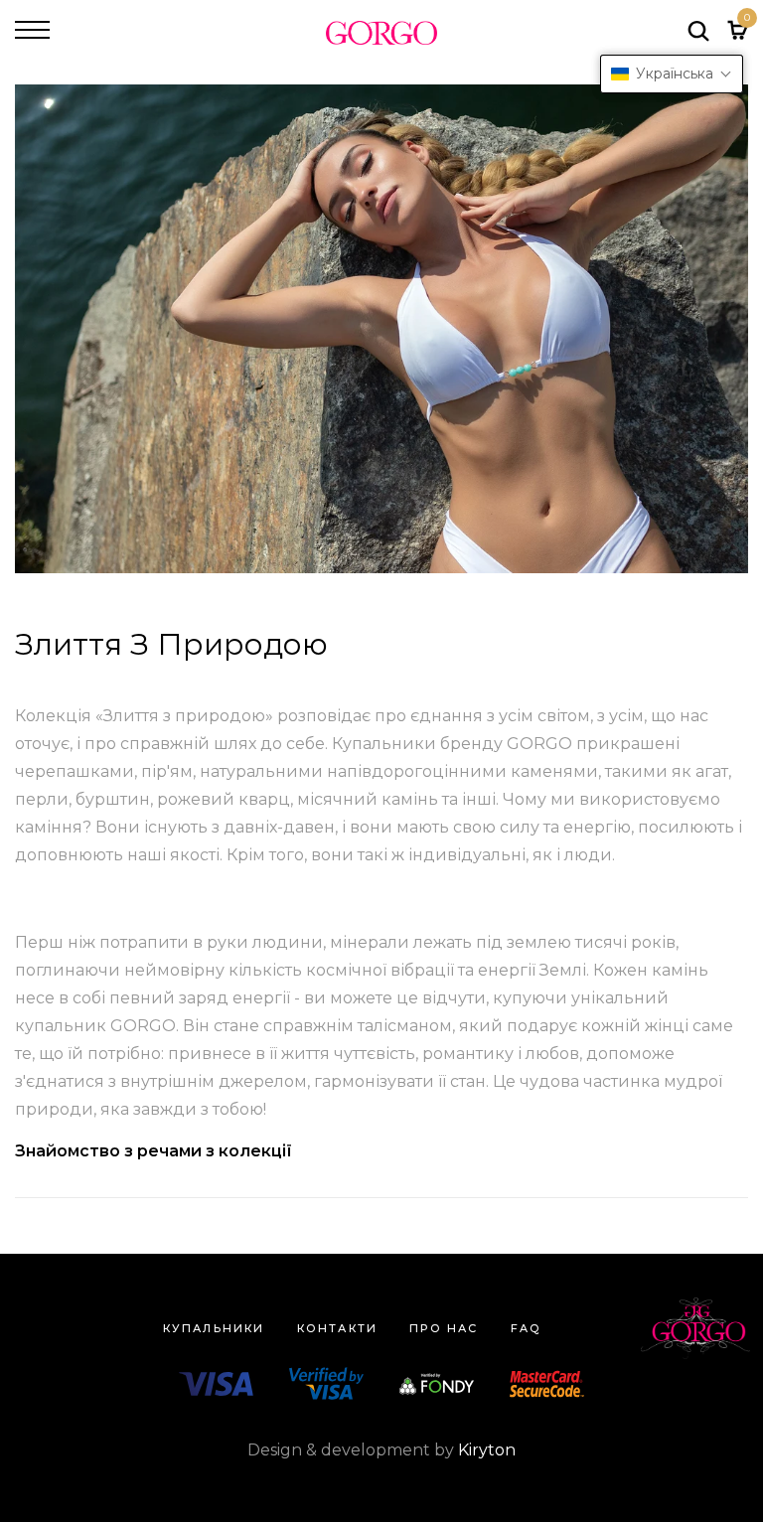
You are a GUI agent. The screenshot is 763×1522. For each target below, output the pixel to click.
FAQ (526, 1328)
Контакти (338, 1328)
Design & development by (381, 1450)
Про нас (443, 1328)
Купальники (214, 1328)
